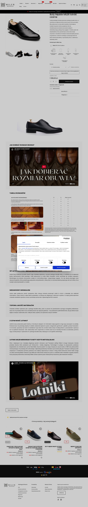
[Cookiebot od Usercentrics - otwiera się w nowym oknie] (64, 238)
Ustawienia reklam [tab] (51, 242)
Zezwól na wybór (44, 267)
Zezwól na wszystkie (61, 267)
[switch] (37, 263)
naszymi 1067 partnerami (27, 248)
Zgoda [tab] (23, 242)
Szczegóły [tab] (37, 242)
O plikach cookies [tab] (64, 242)
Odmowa (27, 267)
